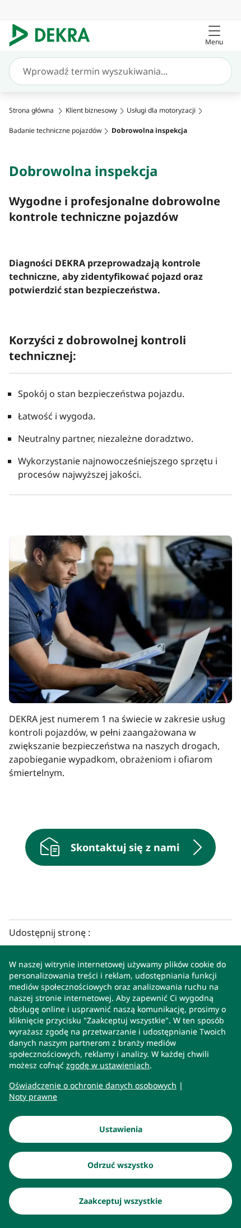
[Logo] (54, 35)
